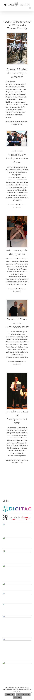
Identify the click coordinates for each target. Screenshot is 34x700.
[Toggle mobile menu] (30, 8)
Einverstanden (9, 694)
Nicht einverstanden (23, 694)
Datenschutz (17, 697)
